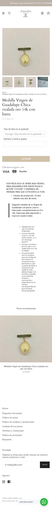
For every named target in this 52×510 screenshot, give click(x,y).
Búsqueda (6, 439)
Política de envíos (10, 417)
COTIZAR (26, 159)
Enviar (44, 464)
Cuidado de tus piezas (12, 426)
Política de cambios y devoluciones (18, 422)
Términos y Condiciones (13, 431)
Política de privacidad (12, 435)
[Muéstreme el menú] (4, 13)
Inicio (4, 92)
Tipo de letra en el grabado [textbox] (16, 129)
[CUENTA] (42, 13)
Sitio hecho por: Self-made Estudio (16, 501)
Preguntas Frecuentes (12, 413)
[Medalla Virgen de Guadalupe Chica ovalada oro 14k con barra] (26, 339)
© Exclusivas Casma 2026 (12, 498)
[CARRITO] (48, 13)
